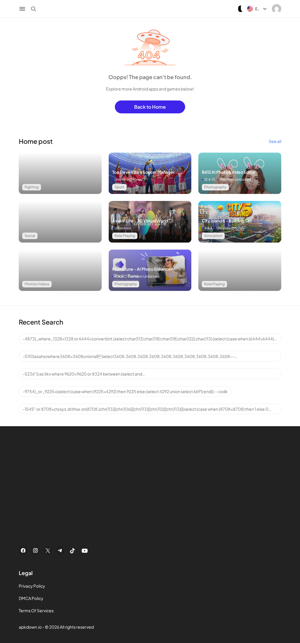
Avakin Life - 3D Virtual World (140, 220)
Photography (215, 187)
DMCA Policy (31, 598)
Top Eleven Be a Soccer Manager (143, 172)
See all (275, 141)
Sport (119, 187)
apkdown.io (30, 627)
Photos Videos (37, 284)
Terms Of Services (36, 610)
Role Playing (125, 235)
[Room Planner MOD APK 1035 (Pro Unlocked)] (60, 270)
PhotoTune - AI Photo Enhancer (142, 269)
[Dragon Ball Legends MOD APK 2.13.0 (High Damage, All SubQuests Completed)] (60, 173)
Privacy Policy (32, 586)
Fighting (32, 187)
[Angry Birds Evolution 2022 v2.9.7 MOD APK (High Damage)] (239, 270)
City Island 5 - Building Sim (227, 220)
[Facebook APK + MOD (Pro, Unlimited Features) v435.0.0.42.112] (60, 221)
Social (30, 235)
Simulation (213, 235)
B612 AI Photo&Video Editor (228, 172)
